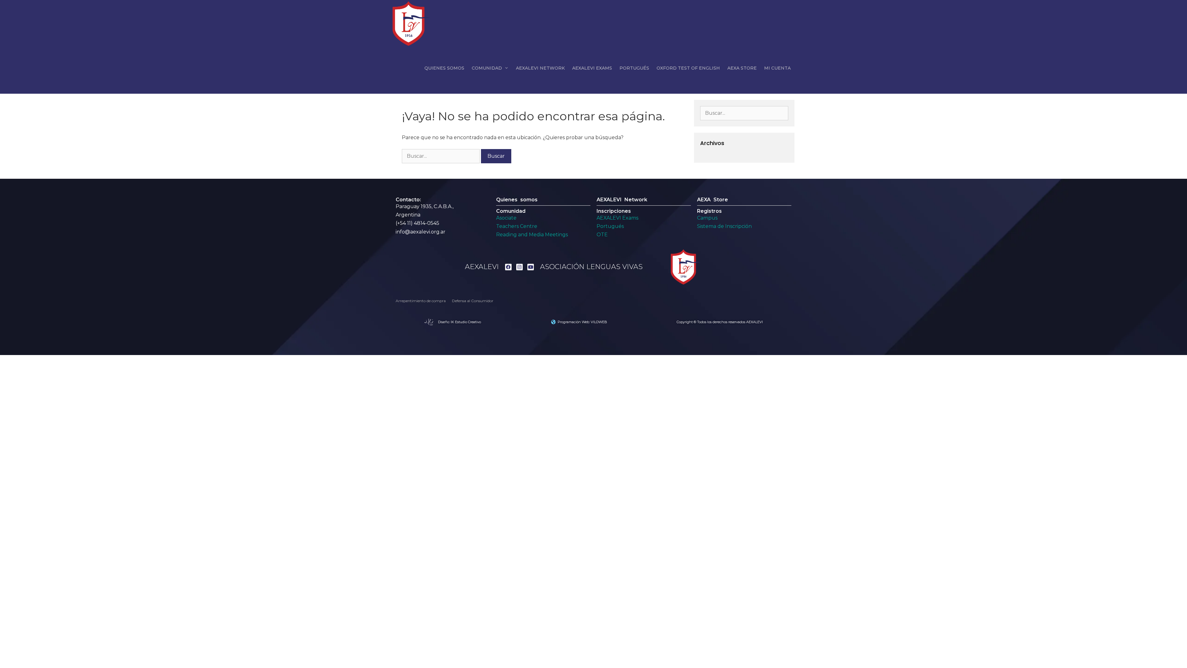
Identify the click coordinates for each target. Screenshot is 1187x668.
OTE (602, 235)
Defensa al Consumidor (472, 300)
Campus (707, 218)
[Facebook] (508, 267)
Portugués (634, 68)
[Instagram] (519, 267)
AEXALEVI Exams (617, 218)
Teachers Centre (516, 226)
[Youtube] (530, 267)
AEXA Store (742, 68)
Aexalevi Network (540, 68)
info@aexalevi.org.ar (420, 232)
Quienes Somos (444, 68)
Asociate (506, 218)
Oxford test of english (688, 68)
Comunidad (487, 68)
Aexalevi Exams (592, 68)
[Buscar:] (441, 156)
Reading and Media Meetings (532, 235)
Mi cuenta (777, 68)
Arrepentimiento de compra (421, 300)
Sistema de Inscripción (724, 226)
